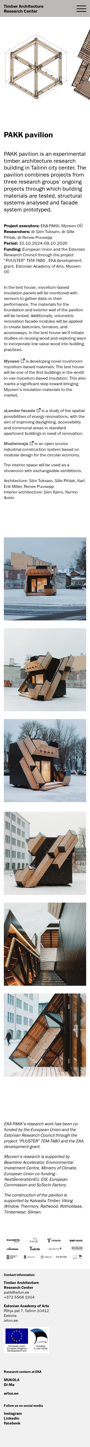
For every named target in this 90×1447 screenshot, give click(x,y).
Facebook (12, 1423)
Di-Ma (9, 1384)
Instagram (13, 1413)
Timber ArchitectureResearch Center (23, 8)
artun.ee (11, 1393)
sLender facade (19, 410)
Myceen (11, 361)
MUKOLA (11, 1379)
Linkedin (11, 1418)
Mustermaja (16, 443)
